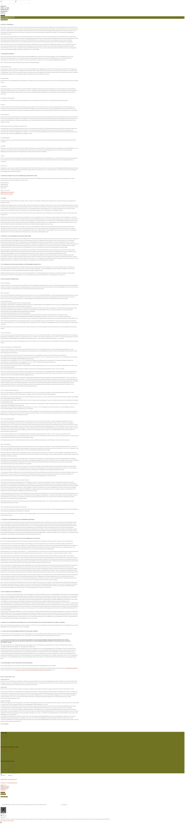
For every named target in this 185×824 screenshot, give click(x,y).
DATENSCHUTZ (12, 779)
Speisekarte (4, 11)
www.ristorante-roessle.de (7, 193)
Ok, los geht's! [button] (64, 804)
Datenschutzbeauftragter (72, 668)
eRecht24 (6, 723)
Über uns (3, 6)
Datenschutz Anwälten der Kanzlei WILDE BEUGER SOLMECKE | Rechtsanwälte (33, 669)
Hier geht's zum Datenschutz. (54, 804)
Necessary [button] (3, 814)
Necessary (4, 815)
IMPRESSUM (4, 779)
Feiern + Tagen (5, 8)
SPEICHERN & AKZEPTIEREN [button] (7, 820)
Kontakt (3, 13)
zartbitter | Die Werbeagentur (9, 782)
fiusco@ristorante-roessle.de (7, 192)
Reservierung (5, 9)
